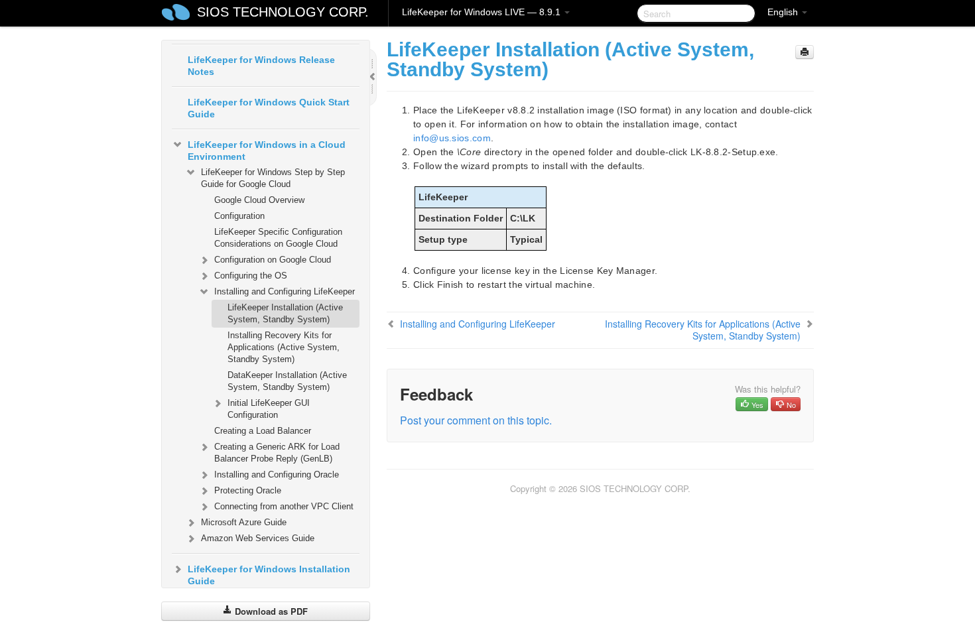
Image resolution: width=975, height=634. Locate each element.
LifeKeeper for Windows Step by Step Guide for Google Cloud (273, 178)
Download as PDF (270, 611)
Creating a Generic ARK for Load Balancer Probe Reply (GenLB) (277, 453)
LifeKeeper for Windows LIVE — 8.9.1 (482, 12)
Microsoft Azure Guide (244, 522)
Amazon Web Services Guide (257, 538)
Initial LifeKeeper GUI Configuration (269, 409)
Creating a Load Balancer (262, 431)
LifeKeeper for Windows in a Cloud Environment (267, 150)
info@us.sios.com (452, 138)
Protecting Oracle (247, 490)
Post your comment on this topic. (476, 420)
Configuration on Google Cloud (272, 260)
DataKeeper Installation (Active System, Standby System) (287, 381)
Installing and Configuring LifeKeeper (284, 291)
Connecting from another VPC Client (284, 506)
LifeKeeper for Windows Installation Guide (269, 575)
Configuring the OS (250, 276)
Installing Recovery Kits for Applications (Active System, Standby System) (284, 347)
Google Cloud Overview (259, 200)
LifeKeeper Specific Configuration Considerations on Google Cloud (278, 238)
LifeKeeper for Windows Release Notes (261, 65)
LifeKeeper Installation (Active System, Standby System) (285, 313)
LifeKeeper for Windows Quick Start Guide (269, 108)
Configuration (239, 216)
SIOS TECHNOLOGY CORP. (283, 12)
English (784, 12)
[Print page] (804, 52)
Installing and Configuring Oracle (276, 474)
